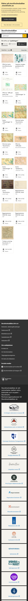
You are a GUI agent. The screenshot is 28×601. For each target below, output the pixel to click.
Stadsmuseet (4, 330)
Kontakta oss (4, 348)
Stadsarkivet (4, 340)
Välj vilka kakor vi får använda (12, 25)
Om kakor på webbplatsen (8, 358)
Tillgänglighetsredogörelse (8, 355)
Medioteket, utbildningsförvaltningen (10, 326)
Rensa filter (24, 50)
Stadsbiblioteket (5, 337)
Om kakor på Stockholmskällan (9, 14)
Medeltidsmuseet (5, 333)
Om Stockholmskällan (7, 352)
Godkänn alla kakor (9, 19)
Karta (9, 50)
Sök (24, 35)
